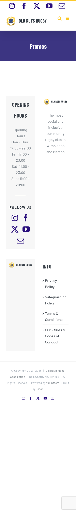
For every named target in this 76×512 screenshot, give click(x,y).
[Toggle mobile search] (60, 18)
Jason (40, 389)
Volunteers (52, 382)
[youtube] (26, 229)
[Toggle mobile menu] (68, 18)
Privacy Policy (51, 283)
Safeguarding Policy (55, 300)
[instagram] (15, 218)
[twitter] (14, 229)
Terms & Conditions (54, 316)
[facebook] (25, 218)
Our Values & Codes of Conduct (55, 336)
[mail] (20, 240)
